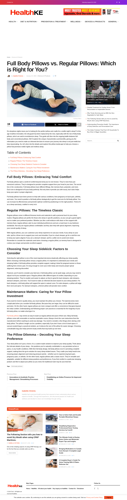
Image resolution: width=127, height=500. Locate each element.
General (112, 22)
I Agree (108, 497)
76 (71, 432)
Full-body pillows (13, 316)
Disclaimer (80, 488)
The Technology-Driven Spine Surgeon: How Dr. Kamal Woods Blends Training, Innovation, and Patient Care (101, 97)
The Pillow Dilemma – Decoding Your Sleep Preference (30, 171)
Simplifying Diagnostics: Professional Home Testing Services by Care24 (68, 428)
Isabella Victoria (18, 76)
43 (33, 443)
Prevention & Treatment (53, 22)
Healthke (14, 493)
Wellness (75, 22)
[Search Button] (118, 141)
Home (8, 57)
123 (72, 419)
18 (73, 467)
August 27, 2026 (92, 102)
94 (100, 102)
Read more (12, 453)
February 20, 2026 (65, 455)
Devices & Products (95, 22)
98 (73, 444)
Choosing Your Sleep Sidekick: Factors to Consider (28, 164)
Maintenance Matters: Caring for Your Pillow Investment (29, 168)
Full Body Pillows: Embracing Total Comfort (25, 157)
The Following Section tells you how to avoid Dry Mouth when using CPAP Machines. (24, 437)
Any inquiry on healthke (60, 488)
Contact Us (10, 2)
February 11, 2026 (65, 467)
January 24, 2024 (31, 76)
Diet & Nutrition (28, 22)
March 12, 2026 (64, 419)
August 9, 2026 (26, 443)
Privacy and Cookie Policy (94, 497)
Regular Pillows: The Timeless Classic (24, 161)
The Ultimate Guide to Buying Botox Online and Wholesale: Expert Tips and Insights (69, 439)
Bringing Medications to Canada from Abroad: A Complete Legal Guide (70, 451)
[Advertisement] (63, 39)
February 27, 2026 (65, 444)
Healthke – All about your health (41, 488)
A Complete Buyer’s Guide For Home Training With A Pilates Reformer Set (69, 462)
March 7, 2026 (64, 432)
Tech (12, 491)
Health (12, 22)
